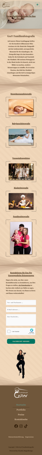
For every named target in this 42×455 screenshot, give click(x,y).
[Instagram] (21, 426)
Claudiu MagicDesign (25, 450)
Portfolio (21, 410)
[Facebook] (16, 426)
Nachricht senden (21, 341)
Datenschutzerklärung (16, 437)
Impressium (29, 437)
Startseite (21, 405)
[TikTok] (26, 426)
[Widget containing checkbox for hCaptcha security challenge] (20, 331)
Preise (21, 414)
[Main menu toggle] (37, 4)
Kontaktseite (21, 419)
